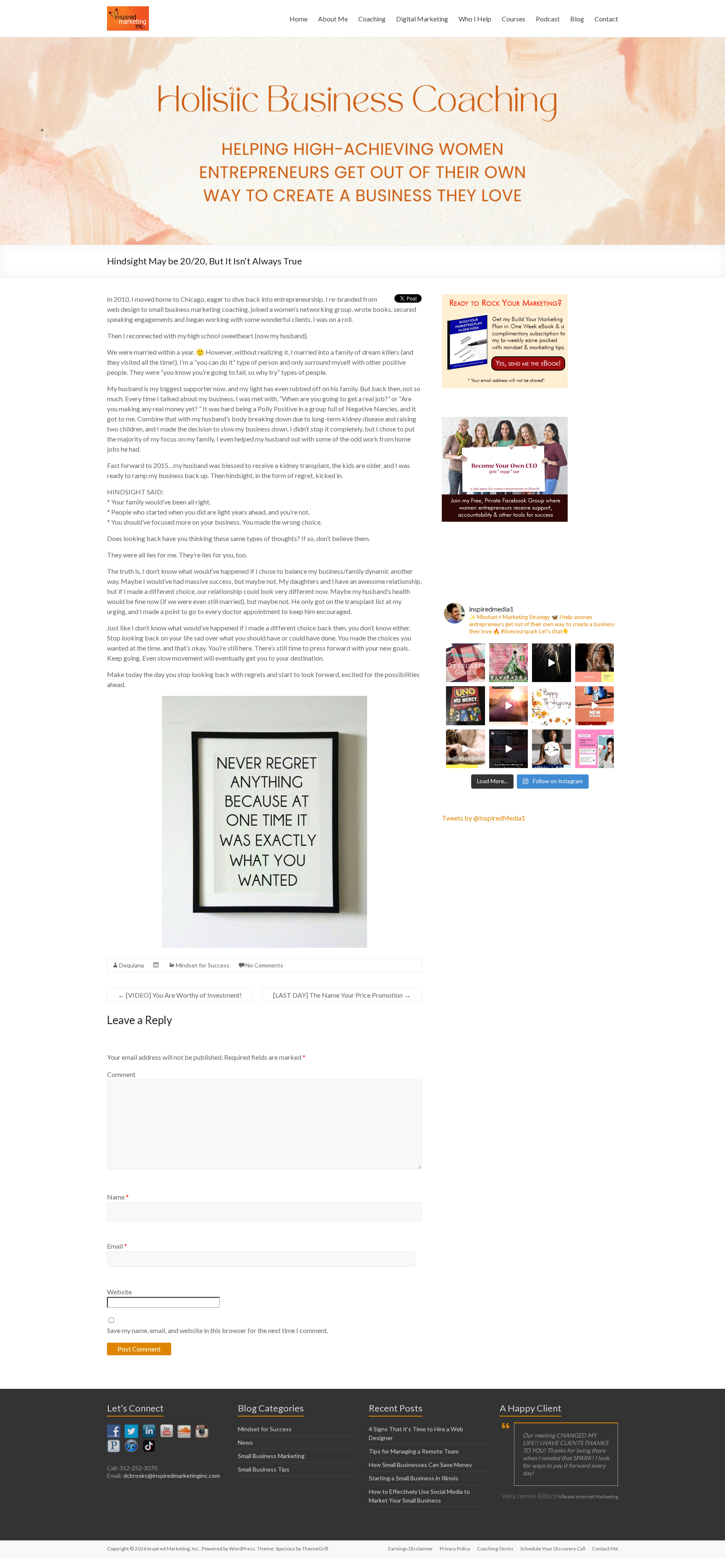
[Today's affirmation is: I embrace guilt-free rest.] (465, 749)
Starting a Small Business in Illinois (413, 1478)
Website (119, 1292)
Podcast (548, 19)
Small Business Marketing (271, 1455)
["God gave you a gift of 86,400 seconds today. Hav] (551, 705)
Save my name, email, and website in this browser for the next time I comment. (217, 1330)
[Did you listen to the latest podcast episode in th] (594, 749)
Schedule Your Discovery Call (552, 1548)
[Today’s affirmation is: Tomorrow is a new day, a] (508, 705)
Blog (577, 19)
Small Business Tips (263, 1469)
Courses (513, 19)
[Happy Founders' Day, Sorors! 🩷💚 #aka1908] (508, 662)
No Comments (264, 965)
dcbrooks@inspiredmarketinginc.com (171, 1475)
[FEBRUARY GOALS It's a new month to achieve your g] (465, 662)
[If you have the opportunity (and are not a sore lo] (465, 705)
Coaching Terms (495, 1548)
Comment (121, 1074)
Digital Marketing (422, 19)
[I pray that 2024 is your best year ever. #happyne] (551, 662)
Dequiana (131, 965)
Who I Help (475, 19)
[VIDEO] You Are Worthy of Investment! (180, 995)
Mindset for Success (202, 965)
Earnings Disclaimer (410, 1548)
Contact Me (605, 1548)
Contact (606, 19)
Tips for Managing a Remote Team (414, 1451)
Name (118, 1197)
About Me (333, 19)
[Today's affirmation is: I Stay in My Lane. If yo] (594, 705)
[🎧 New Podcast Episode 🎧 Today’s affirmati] (594, 662)
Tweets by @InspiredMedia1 (483, 818)
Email (117, 1246)
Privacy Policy (455, 1548)
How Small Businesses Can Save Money (420, 1464)
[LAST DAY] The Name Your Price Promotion (342, 995)
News (245, 1442)
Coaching (372, 19)
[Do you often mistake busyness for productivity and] (508, 749)
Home (298, 19)
